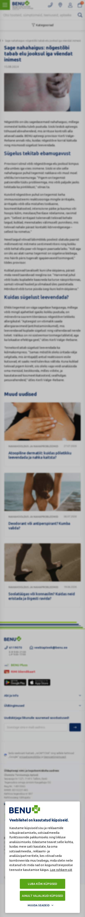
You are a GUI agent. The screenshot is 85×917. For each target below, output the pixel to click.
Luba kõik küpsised (42, 883)
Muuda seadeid (39, 905)
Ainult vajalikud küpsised (42, 895)
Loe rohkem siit (61, 869)
